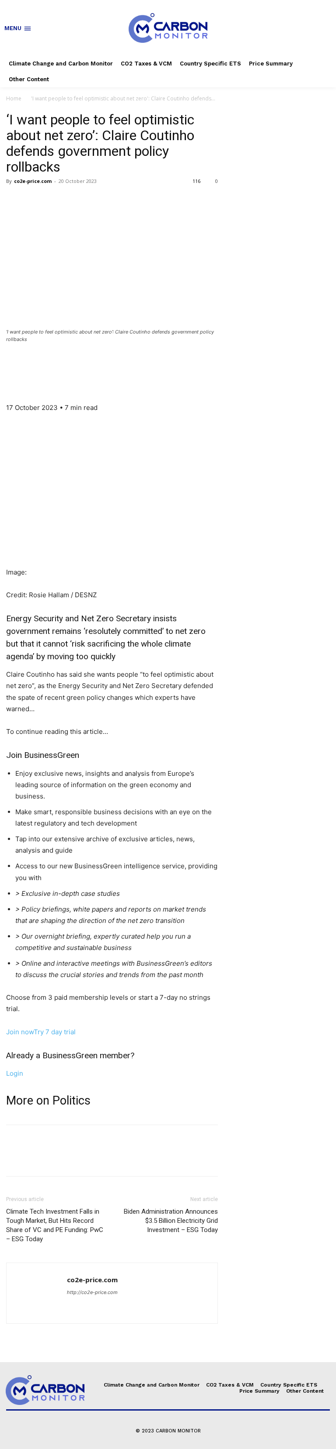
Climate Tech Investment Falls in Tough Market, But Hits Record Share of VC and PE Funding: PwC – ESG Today (54, 1225)
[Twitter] (35, 201)
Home (13, 98)
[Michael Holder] (112, 365)
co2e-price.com (33, 181)
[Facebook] (15, 201)
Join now (20, 1032)
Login (14, 1073)
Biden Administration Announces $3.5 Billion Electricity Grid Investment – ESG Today (171, 1221)
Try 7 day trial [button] (55, 1032)
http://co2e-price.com (92, 1292)
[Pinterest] (55, 201)
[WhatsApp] (75, 201)
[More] (96, 201)
